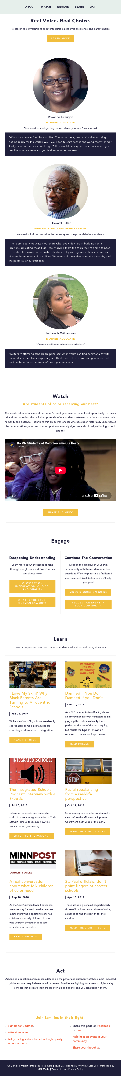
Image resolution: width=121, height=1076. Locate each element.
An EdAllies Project (17, 1066)
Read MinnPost (26, 937)
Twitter (81, 1030)
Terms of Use (59, 1069)
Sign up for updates (20, 1026)
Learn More (60, 38)
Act (92, 7)
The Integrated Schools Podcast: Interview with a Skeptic (32, 794)
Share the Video (60, 512)
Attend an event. (19, 1032)
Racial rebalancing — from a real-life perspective (84, 794)
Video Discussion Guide (88, 592)
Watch (46, 7)
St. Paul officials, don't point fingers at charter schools (86, 886)
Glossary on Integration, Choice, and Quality (32, 586)
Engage (63, 7)
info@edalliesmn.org (41, 1066)
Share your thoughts (86, 1048)
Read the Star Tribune (87, 831)
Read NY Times (25, 740)
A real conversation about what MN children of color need (31, 886)
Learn (79, 7)
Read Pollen (79, 744)
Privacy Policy (75, 1069)
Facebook (103, 1026)
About (30, 7)
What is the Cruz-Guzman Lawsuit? (32, 602)
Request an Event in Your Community (88, 604)
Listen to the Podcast (32, 836)
